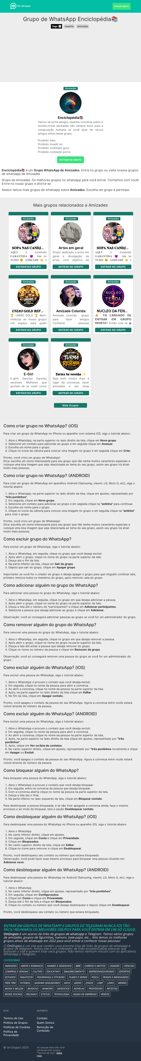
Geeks (77, 982)
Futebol (25, 982)
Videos (105, 994)
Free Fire (10, 982)
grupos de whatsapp (69, 934)
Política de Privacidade (11, 1033)
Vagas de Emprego (84, 994)
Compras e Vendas (16, 971)
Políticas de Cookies (16, 1027)
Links (110, 982)
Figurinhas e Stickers (50, 977)
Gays (67, 982)
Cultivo (37, 971)
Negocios (63, 988)
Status (45, 994)
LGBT (100, 982)
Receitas (112, 988)
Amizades (11, 965)
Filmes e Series (78, 977)
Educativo (52, 971)
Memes (122, 982)
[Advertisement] (70, 55)
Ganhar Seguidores (47, 982)
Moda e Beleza (14, 988)
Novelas (79, 988)
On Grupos (23, 6)
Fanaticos (26, 977)
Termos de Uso (13, 1018)
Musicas (32, 988)
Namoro (47, 988)
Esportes (124, 971)
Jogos (89, 982)
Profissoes (95, 988)
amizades (82, 26)
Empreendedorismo (101, 971)
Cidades (114, 965)
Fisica (94, 977)
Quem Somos (45, 1022)
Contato (42, 1018)
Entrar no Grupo (28, 266)
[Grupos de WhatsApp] (13, 6)
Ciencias (128, 965)
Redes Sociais (13, 994)
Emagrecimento (74, 971)
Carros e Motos (94, 965)
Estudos (10, 977)
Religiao (31, 994)
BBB (77, 965)
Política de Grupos (15, 1022)
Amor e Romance (32, 965)
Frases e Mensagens (115, 977)
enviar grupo (121, 6)
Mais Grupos (70, 405)
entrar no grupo (70, 159)
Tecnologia (61, 994)
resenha (69, 26)
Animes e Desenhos (59, 965)
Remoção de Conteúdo (45, 1028)
